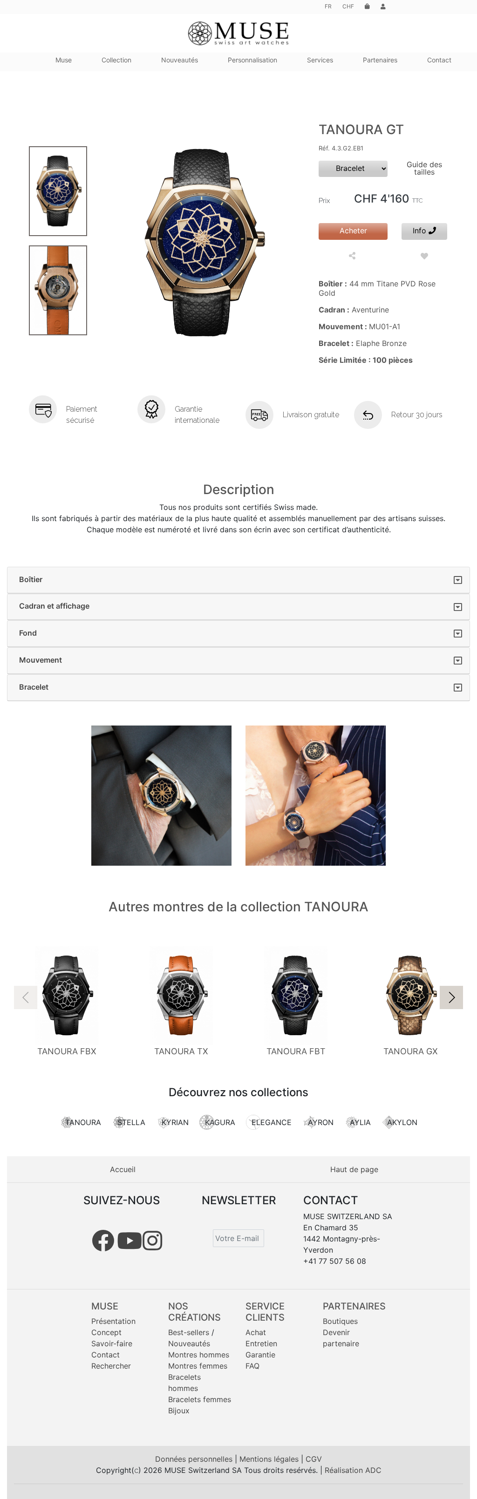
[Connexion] (383, 6)
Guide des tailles (424, 168)
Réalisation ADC (353, 1470)
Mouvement (40, 660)
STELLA (131, 1122)
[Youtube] (129, 1240)
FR (328, 6)
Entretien (261, 1343)
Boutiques (340, 1321)
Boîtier (30, 579)
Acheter (353, 230)
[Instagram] (152, 1240)
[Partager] (353, 256)
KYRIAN (175, 1122)
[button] (451, 997)
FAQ (252, 1365)
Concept (106, 1332)
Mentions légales (270, 1459)
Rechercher (111, 1365)
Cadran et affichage (54, 605)
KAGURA (220, 1122)
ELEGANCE (272, 1122)
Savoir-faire (111, 1343)
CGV (314, 1459)
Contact (105, 1354)
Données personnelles (195, 1459)
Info (421, 230)
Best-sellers (188, 1332)
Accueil (123, 1169)
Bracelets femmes (199, 1399)
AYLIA (360, 1122)
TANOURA (83, 1122)
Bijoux (179, 1410)
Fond (28, 633)
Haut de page (354, 1169)
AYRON (321, 1122)
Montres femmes (197, 1365)
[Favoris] (424, 256)
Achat (255, 1332)
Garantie (260, 1354)
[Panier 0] (367, 6)
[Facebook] (103, 1240)
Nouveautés (189, 1343)
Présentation (113, 1321)
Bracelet (33, 687)
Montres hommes (198, 1354)
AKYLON (402, 1122)
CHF (348, 6)
